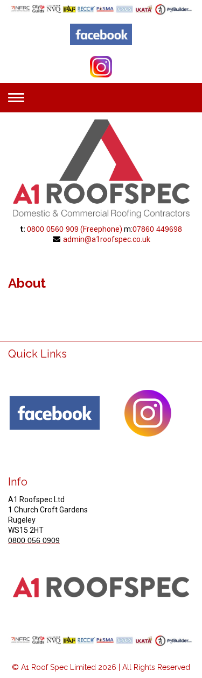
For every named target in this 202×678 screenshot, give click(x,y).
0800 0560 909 (53, 229)
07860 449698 (157, 229)
